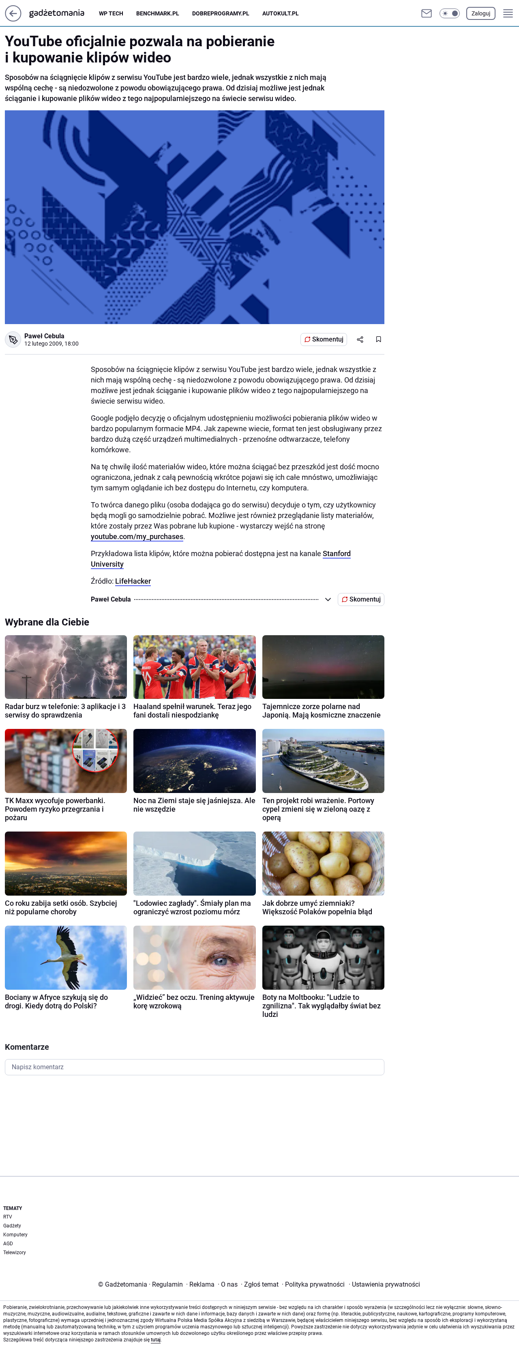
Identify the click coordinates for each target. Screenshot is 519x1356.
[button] (450, 13)
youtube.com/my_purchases (137, 536)
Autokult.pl (280, 13)
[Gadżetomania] (63, 13)
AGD (8, 1243)
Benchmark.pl (157, 13)
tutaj (156, 1340)
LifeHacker (133, 581)
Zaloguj (481, 13)
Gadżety (12, 1226)
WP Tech (111, 13)
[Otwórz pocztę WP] (426, 13)
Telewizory (14, 1252)
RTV (7, 1217)
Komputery (15, 1235)
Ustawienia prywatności (384, 1284)
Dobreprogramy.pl (220, 13)
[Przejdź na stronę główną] (13, 19)
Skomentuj (327, 339)
